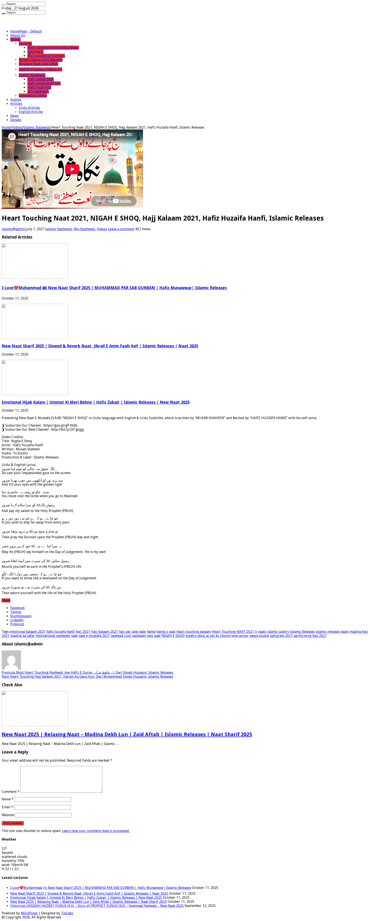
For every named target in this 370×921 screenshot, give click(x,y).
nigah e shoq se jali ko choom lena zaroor (217, 636)
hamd (151, 632)
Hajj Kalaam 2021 (104, 632)
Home (6, 127)
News (14, 116)
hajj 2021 (83, 632)
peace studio (259, 636)
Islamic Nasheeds (32, 75)
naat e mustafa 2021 (94, 636)
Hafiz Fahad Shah (40, 79)
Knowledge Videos (33, 95)
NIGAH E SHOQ (173, 636)
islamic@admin (14, 229)
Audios (15, 100)
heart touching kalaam (193, 632)
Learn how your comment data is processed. (96, 831)
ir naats (260, 632)
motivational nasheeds (53, 636)
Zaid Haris (35, 52)
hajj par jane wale (132, 632)
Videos (15, 39)
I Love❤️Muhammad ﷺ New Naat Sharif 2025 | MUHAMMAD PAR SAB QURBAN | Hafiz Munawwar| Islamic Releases (114, 288)
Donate (15, 120)
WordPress (29, 913)
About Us (17, 35)
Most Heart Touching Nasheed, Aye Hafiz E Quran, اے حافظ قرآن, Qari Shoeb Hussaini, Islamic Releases (87, 672)
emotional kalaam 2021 (28, 632)
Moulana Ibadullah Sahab (38, 64)
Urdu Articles (29, 108)
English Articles (31, 112)
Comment (10, 792)
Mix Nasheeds (38, 91)
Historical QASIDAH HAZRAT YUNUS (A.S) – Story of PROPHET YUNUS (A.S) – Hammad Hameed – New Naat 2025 (97, 906)
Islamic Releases (302, 632)
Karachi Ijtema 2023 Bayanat (41, 60)
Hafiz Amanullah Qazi (44, 83)
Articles (16, 104)
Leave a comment (121, 229)
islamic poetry (278, 632)
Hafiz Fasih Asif (39, 87)
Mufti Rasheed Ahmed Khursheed (53, 48)
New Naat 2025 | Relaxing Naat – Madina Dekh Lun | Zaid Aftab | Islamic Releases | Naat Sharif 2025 (127, 734)
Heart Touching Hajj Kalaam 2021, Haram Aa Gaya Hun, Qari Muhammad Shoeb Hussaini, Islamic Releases (87, 677)
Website (8, 815)
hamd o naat (166, 632)
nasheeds (139, 636)
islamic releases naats (332, 632)
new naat (154, 636)
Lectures (25, 44)
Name (7, 799)
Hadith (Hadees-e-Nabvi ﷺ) (40, 69)
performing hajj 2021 (310, 636)
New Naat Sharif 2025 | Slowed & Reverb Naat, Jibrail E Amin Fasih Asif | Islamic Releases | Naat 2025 (100, 346)
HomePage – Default (26, 31)
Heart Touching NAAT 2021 (233, 632)
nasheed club (121, 636)
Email (7, 807)
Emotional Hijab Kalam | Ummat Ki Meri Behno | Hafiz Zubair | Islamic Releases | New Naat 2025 (95, 402)
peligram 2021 (281, 636)
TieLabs (67, 913)
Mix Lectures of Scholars (46, 56)
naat (74, 636)
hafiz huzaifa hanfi (60, 632)
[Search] (3, 5)
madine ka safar (22, 636)
